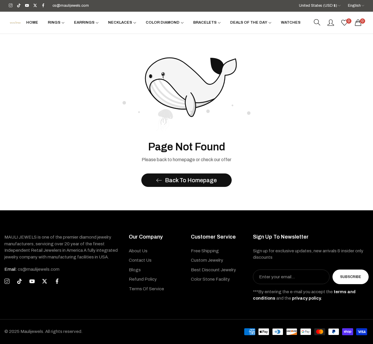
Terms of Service (146, 288)
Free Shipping (205, 251)
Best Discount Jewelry (213, 269)
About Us (138, 251)
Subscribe (350, 277)
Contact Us (140, 260)
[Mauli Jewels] (15, 23)
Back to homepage (191, 180)
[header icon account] (331, 22)
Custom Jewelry (207, 260)
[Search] (317, 22)
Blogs (135, 269)
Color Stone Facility (210, 279)
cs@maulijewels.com (31, 269)
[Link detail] (11, 6)
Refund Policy (143, 279)
